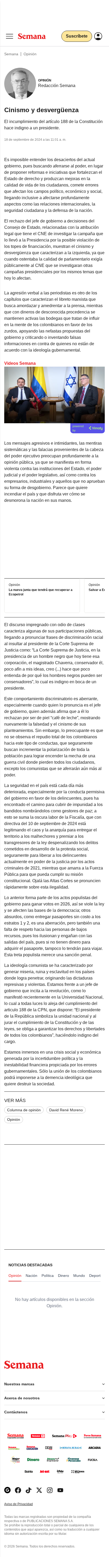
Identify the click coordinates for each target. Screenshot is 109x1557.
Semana (11, 54)
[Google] (7, 1490)
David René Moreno (66, 1110)
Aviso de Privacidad (24, 1504)
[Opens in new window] (18, 1490)
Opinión (30, 54)
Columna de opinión (24, 1110)
